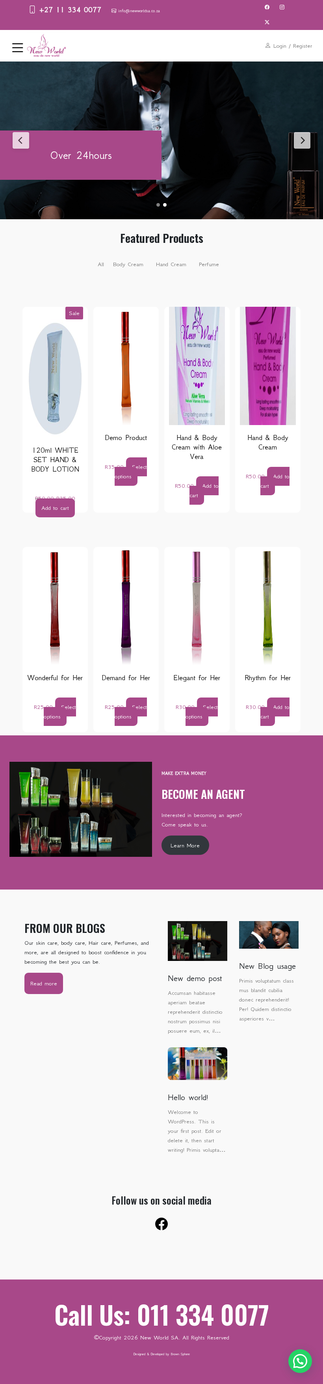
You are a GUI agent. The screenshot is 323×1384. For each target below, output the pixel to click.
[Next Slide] (302, 140)
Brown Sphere (180, 1354)
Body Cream (128, 264)
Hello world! (188, 1097)
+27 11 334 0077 (68, 10)
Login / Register (291, 45)
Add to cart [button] (55, 507)
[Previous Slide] (21, 140)
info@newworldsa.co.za (138, 10)
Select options (131, 471)
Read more (46, 986)
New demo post (195, 978)
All (101, 264)
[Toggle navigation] (16, 46)
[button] (300, 1361)
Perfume (209, 264)
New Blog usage (267, 966)
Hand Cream (171, 264)
